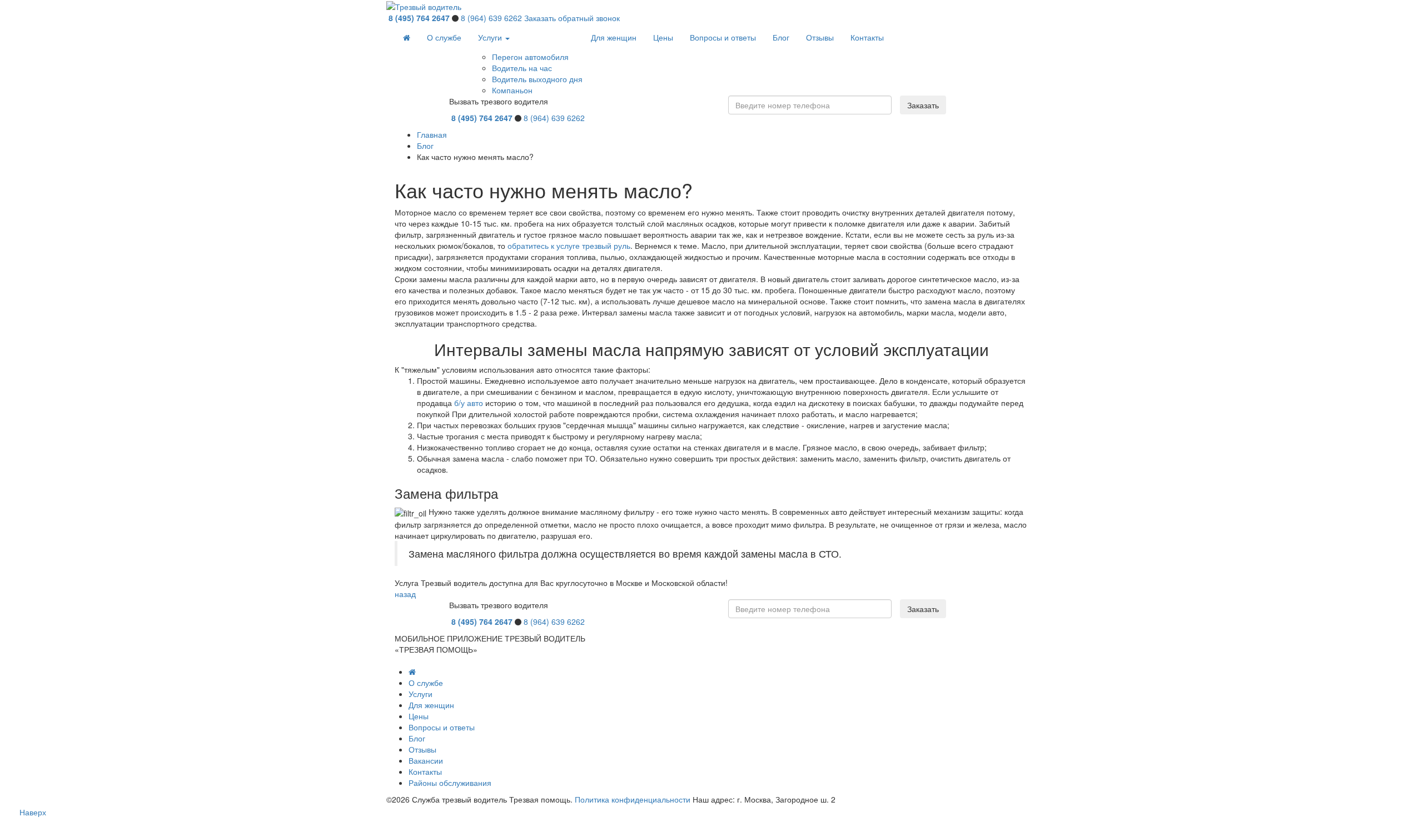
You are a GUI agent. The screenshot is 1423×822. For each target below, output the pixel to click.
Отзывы (820, 37)
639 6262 (491, 17)
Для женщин (613, 37)
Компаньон (512, 90)
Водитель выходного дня (537, 78)
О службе (444, 37)
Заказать (923, 105)
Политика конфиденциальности (632, 799)
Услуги (491, 37)
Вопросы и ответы (723, 37)
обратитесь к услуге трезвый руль (568, 245)
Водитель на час (522, 67)
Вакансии (426, 760)
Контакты (867, 37)
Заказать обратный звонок (572, 17)
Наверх (32, 812)
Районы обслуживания (450, 782)
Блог (781, 37)
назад (405, 593)
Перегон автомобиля (530, 56)
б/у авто (468, 402)
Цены (663, 37)
